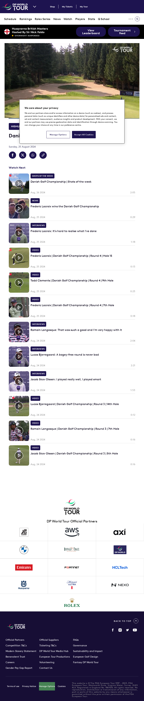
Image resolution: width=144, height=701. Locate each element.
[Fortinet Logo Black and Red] (72, 567)
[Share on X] (22, 155)
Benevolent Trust (15, 656)
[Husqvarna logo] (24, 585)
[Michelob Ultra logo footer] (72, 585)
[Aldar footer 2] (24, 532)
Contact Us (45, 667)
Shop (52, 6)
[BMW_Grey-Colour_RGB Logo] (24, 550)
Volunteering (46, 662)
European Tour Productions (54, 656)
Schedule (10, 19)
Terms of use (13, 686)
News (57, 19)
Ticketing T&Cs (47, 645)
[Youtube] (134, 630)
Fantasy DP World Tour (86, 662)
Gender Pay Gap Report (19, 667)
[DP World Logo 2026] (120, 550)
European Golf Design (85, 656)
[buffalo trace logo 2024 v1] (72, 550)
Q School (103, 19)
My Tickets (67, 6)
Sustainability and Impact (88, 651)
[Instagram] (120, 630)
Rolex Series (42, 19)
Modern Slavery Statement (21, 651)
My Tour (84, 6)
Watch (68, 19)
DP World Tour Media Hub (53, 651)
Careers (10, 662)
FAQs (76, 639)
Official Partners (15, 639)
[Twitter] (127, 630)
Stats (91, 19)
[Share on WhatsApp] (33, 155)
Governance (80, 645)
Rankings (25, 19)
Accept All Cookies (83, 134)
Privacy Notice (29, 686)
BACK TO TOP (122, 621)
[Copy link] (43, 155)
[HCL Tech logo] (120, 567)
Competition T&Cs (16, 645)
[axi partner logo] (120, 532)
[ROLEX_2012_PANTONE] (72, 602)
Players (80, 19)
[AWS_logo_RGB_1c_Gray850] (72, 532)
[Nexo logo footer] (120, 585)
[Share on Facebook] (12, 155)
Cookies (62, 686)
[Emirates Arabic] (24, 567)
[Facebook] (112, 630)
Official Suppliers (49, 639)
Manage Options (47, 686)
